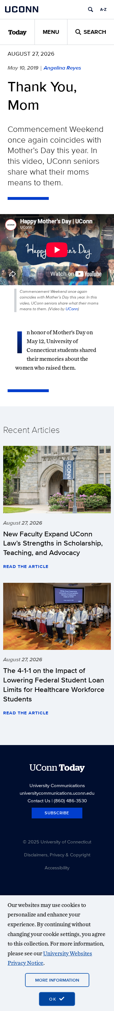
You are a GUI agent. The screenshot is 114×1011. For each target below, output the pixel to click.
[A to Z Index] (103, 9)
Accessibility (57, 867)
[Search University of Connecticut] (91, 9)
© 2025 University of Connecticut (57, 841)
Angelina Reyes (62, 67)
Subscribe (57, 813)
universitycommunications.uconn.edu (57, 793)
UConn (72, 309)
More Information (57, 980)
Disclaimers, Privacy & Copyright (57, 854)
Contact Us (39, 800)
